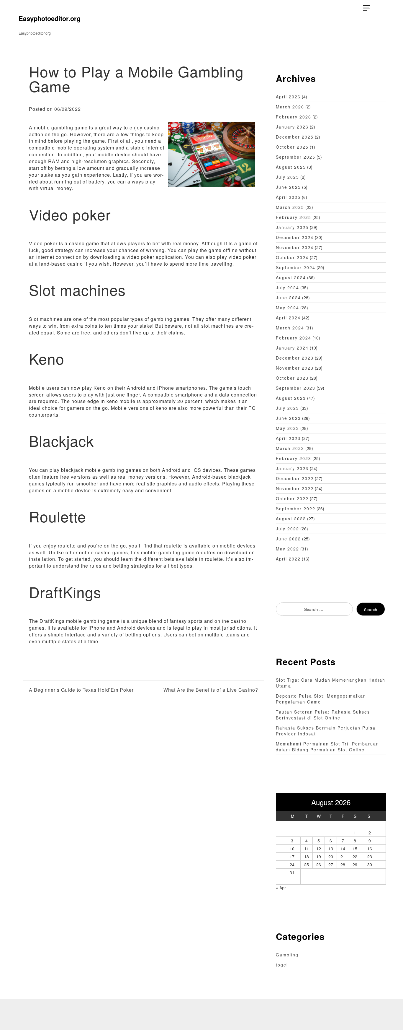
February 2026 (293, 117)
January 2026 (292, 127)
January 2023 (292, 468)
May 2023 (287, 428)
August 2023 (291, 398)
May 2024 (287, 308)
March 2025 (290, 207)
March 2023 (290, 448)
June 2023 (288, 418)
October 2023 (292, 378)
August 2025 (291, 167)
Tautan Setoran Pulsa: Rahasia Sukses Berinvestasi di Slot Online (323, 715)
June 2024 (288, 297)
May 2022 (287, 549)
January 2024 (292, 348)
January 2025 (292, 227)
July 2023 (287, 408)
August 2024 (291, 277)
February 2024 (293, 338)
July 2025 (287, 177)
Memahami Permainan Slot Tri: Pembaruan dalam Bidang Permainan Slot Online (327, 747)
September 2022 (295, 508)
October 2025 (292, 147)
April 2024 (288, 318)
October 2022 (292, 498)
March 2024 (290, 328)
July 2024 (287, 287)
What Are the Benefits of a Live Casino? (210, 690)
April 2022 (288, 559)
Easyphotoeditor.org (50, 18)
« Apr (281, 888)
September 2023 (295, 388)
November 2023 (295, 368)
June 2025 (288, 187)
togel (282, 965)
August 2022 (291, 519)
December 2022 (295, 478)
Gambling (287, 955)
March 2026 (290, 107)
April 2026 (288, 97)
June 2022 (288, 539)
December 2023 (295, 358)
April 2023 (288, 438)
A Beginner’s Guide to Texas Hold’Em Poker (81, 690)
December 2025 (295, 137)
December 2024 (295, 237)
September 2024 (295, 267)
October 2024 (292, 257)
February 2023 (293, 458)
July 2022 (287, 529)
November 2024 (295, 247)
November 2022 (295, 488)
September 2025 (295, 157)
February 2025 (293, 217)
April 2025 (288, 197)
